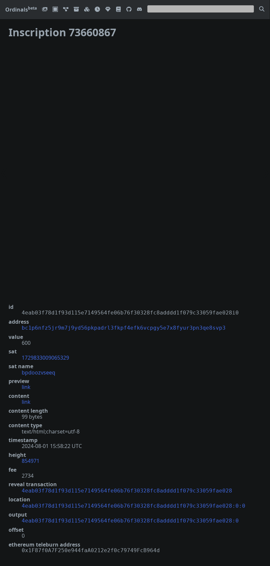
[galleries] (76, 10)
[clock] (97, 10)
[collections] (65, 10)
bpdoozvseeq (38, 372)
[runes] (55, 10)
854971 (30, 460)
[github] (129, 10)
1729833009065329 (45, 357)
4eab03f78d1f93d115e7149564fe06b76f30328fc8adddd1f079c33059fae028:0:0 (133, 506)
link (26, 387)
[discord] (139, 10)
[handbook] (118, 10)
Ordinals (21, 10)
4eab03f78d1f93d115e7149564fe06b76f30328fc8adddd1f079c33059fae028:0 (130, 521)
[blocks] (86, 10)
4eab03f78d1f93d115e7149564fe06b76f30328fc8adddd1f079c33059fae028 (127, 491)
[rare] (107, 10)
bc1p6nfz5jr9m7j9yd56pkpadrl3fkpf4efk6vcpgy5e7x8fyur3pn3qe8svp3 (124, 328)
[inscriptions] (44, 10)
